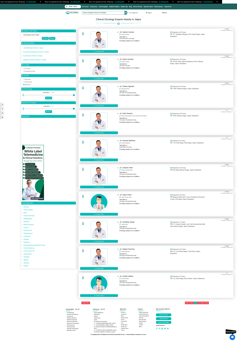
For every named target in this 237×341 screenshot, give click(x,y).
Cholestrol (26, 236)
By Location (26, 65)
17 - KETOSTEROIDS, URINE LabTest (103, 325)
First (187, 303)
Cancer (25, 227)
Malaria (26, 260)
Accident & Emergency (72, 314)
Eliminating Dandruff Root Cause (34, 245)
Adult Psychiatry (71, 326)
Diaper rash (97, 318)
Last (207, 303)
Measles (26, 263)
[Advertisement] (48, 132)
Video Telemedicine (144, 316)
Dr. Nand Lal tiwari (126, 59)
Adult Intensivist (71, 325)
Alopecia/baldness (98, 312)
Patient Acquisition (143, 312)
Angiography (27, 218)
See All (77, 309)
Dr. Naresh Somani (127, 32)
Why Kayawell (142, 321)
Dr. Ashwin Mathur (126, 276)
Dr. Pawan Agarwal (127, 86)
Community (124, 321)
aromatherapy (70, 312)
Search (46, 38)
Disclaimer (144, 334)
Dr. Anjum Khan (125, 195)
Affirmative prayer (71, 330)
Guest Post (168, 6)
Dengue (26, 239)
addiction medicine (71, 318)
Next (202, 303)
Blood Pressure (28, 224)
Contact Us (134, 13)
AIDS (25, 212)
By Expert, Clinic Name (29, 31)
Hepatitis (26, 257)
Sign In (150, 13)
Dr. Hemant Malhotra (127, 140)
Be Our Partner (137, 6)
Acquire (141, 324)
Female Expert (28, 82)
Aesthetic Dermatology (72, 328)
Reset (52, 38)
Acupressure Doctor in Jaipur (32, 56)
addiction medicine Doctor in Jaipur (34, 60)
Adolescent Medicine (72, 321)
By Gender (25, 75)
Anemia (26, 207)
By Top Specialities (28, 43)
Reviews (141, 317)
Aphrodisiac (97, 314)
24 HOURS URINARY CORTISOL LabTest (104, 332)
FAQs (122, 316)
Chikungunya (27, 233)
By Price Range (27, 89)
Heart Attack (27, 254)
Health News (124, 324)
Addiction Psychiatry (72, 319)
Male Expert (27, 79)
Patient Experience (144, 314)
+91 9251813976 (31, 2)
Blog (130, 6)
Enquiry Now (100, 51)
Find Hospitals (103, 6)
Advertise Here (148, 6)
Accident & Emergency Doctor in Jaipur (36, 52)
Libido (95, 319)
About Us (123, 312)
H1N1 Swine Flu (29, 251)
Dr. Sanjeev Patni (126, 168)
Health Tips (124, 6)
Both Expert (27, 84)
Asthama (26, 221)
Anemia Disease (28, 215)
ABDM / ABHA (73, 6)
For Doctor (85, 6)
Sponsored (25, 116)
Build (140, 326)
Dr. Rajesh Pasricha (127, 249)
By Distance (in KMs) (29, 71)
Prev (191, 303)
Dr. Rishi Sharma (126, 113)
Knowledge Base (27, 203)
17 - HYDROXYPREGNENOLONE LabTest (104, 323)
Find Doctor (93, 6)
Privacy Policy (124, 317)
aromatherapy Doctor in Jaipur (33, 48)
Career (123, 330)
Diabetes (26, 242)
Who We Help (142, 319)
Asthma (96, 316)
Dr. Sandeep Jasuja (127, 222)
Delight (141, 323)
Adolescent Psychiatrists (73, 323)
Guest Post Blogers (163, 322)
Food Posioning (28, 248)
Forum (122, 319)
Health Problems (114, 6)
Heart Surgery (28, 210)
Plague (25, 266)
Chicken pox (27, 230)
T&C (122, 323)
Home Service (158, 6)
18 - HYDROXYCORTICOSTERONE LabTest (105, 330)
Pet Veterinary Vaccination (100, 321)
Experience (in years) (29, 102)
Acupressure (70, 316)
